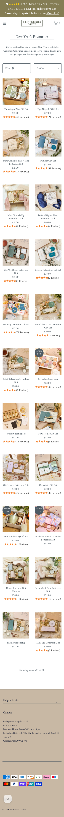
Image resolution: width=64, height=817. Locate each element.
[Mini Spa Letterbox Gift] (48, 625)
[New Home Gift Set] (48, 416)
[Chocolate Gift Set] (48, 467)
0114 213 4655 (10, 725)
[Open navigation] (8, 23)
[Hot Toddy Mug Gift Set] (15, 519)
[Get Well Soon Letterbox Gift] (15, 252)
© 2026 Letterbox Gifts (13, 809)
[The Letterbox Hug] (15, 625)
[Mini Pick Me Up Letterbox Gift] (15, 197)
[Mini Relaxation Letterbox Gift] (15, 361)
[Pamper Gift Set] (48, 143)
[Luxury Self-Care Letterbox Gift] (48, 570)
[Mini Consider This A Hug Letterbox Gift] (15, 143)
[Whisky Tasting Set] (15, 416)
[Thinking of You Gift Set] (15, 91)
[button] (15, 117)
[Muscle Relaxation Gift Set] (48, 252)
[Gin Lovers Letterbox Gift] (15, 467)
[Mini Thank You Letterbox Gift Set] (48, 307)
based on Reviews (39, 4)
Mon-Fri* (52, 13)
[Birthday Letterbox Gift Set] (15, 307)
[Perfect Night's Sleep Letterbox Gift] (48, 197)
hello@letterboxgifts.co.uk (15, 721)
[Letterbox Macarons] (48, 361)
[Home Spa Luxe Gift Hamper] (15, 570)
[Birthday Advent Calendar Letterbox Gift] (48, 519)
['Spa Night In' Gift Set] (48, 91)
